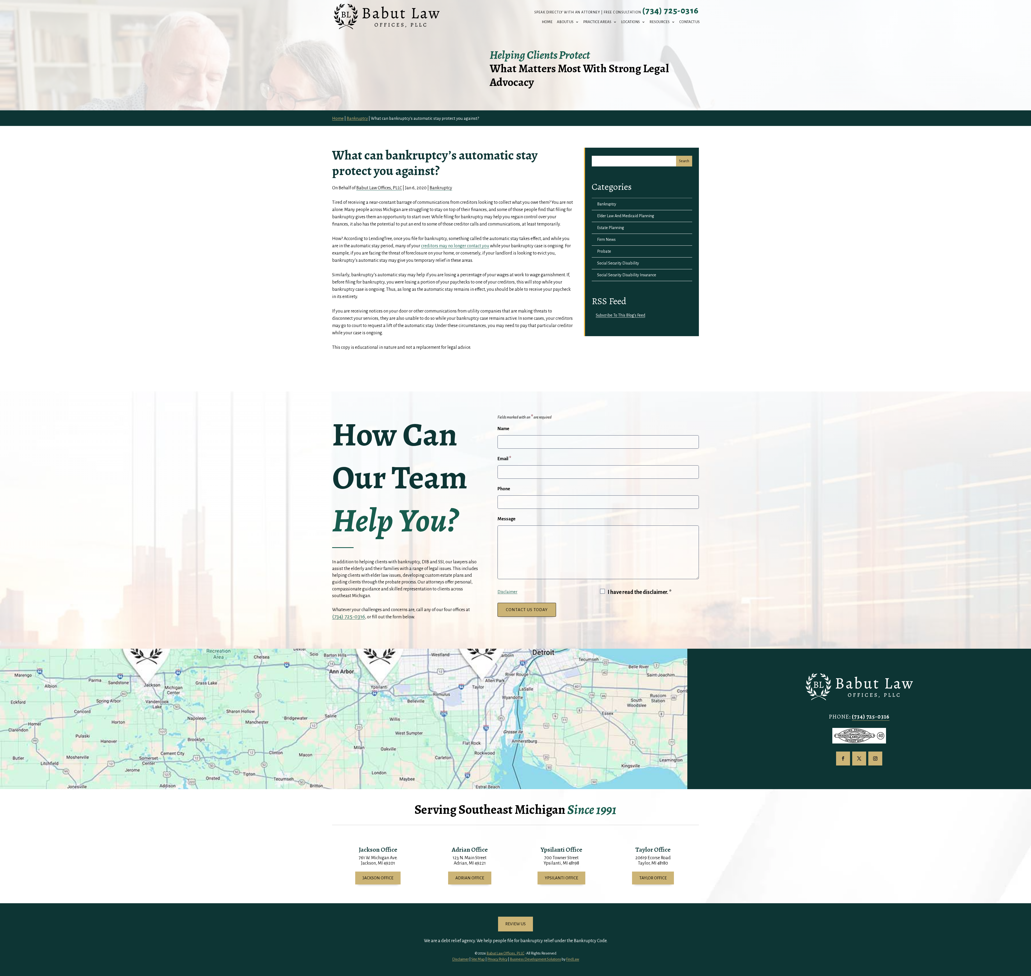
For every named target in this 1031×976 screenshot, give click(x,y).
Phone (504, 489)
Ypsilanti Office (561, 878)
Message (507, 519)
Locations (630, 22)
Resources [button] (659, 22)
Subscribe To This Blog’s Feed (620, 315)
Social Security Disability (618, 263)
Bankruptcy (441, 188)
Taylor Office (653, 878)
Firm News (606, 239)
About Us (565, 22)
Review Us (515, 923)
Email (504, 458)
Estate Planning (610, 228)
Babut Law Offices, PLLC (379, 188)
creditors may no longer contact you (455, 246)
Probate (604, 251)
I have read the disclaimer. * (639, 592)
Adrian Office (469, 878)
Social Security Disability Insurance (626, 275)
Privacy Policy (497, 959)
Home (547, 22)
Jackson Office (377, 878)
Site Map (478, 959)
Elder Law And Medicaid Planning (625, 216)
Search (684, 161)
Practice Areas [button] (597, 22)
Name (503, 428)
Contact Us (689, 22)
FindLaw (572, 959)
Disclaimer (507, 591)
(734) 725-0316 (670, 10)
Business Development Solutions (535, 959)
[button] (1025, 937)
